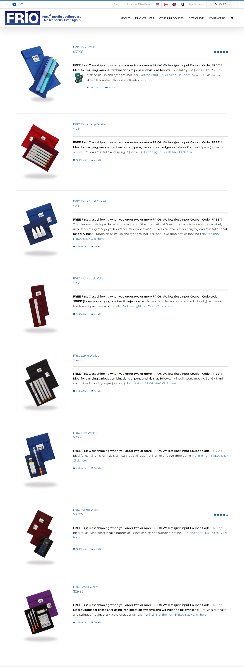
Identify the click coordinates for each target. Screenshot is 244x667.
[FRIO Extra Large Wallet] (40, 152)
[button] (232, 18)
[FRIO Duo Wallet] (40, 75)
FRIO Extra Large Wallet (89, 124)
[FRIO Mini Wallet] (40, 460)
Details (111, 87)
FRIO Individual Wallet (88, 278)
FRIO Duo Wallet (85, 47)
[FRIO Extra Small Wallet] (40, 229)
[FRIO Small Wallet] (40, 614)
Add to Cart (96, 87)
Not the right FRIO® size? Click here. (165, 75)
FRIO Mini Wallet (85, 432)
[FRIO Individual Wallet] (40, 306)
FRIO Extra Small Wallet (89, 201)
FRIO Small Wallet (85, 587)
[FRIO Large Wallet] (40, 383)
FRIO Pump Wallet (86, 509)
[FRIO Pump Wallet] (40, 537)
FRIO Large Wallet (86, 355)
